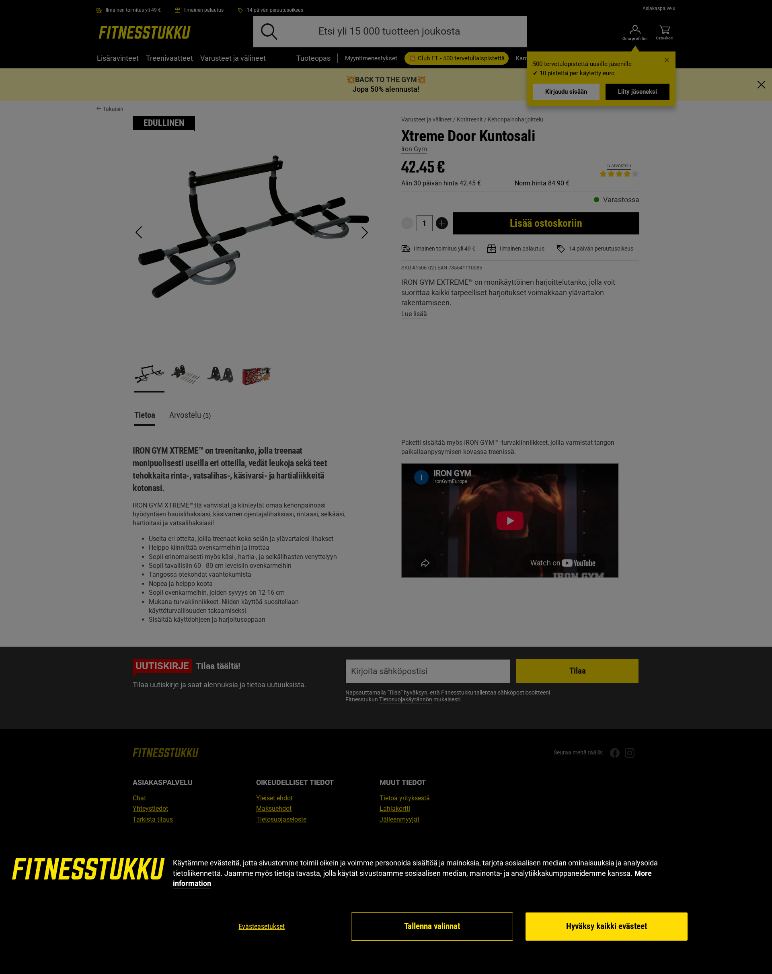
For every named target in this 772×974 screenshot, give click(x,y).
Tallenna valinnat (432, 926)
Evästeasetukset (261, 926)
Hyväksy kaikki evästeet (606, 926)
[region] (386, 900)
